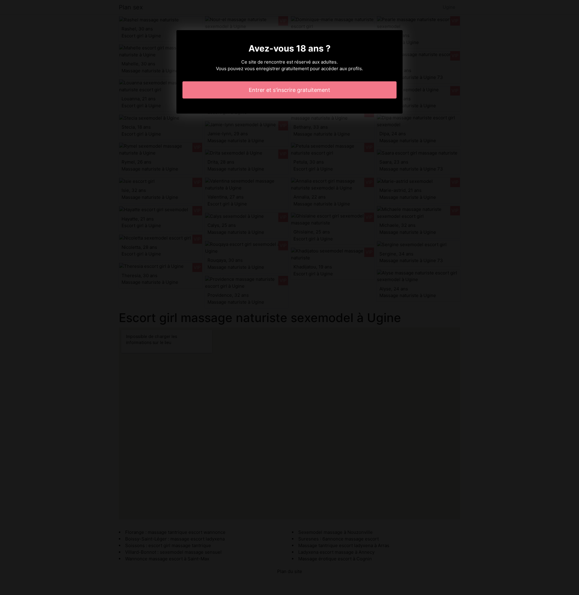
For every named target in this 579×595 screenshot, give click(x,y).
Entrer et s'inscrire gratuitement (289, 90)
